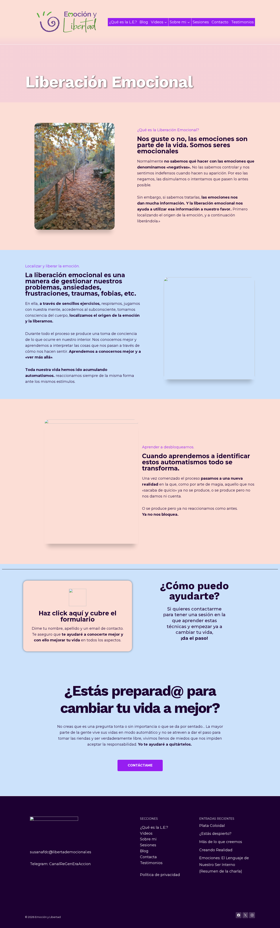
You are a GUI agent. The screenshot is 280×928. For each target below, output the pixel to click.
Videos (146, 833)
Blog (144, 22)
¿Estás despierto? (215, 833)
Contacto (220, 22)
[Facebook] (239, 915)
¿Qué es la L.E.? (123, 22)
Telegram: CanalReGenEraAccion (60, 864)
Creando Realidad (215, 850)
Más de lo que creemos (220, 842)
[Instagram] (252, 915)
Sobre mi (148, 839)
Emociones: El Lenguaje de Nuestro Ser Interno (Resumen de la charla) (224, 865)
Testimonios (242, 22)
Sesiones (201, 22)
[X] (245, 915)
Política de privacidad (160, 875)
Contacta (148, 857)
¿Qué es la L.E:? (154, 827)
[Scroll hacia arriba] (270, 920)
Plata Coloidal (212, 825)
